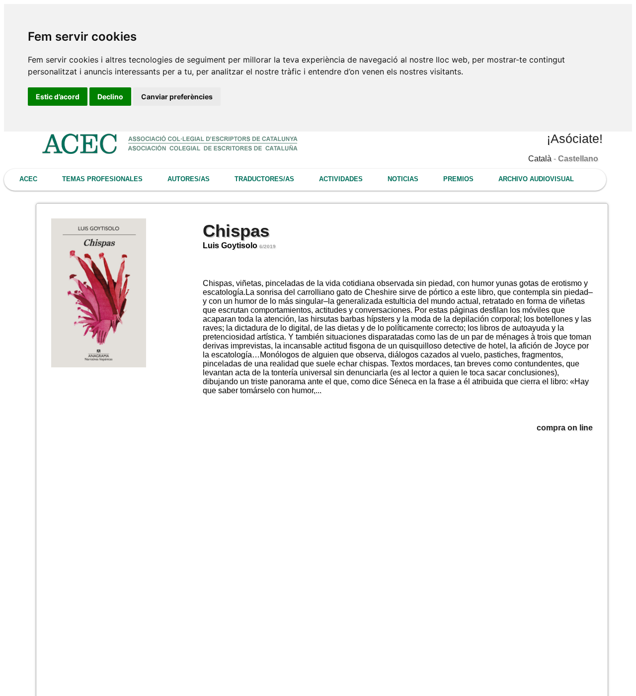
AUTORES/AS (188, 179)
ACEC (28, 179)
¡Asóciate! (575, 138)
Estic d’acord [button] (58, 96)
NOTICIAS (403, 179)
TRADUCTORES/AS (264, 179)
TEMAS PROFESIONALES (102, 179)
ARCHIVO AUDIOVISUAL (536, 179)
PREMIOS (458, 179)
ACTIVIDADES (341, 179)
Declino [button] (110, 96)
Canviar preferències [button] (177, 96)
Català (540, 158)
